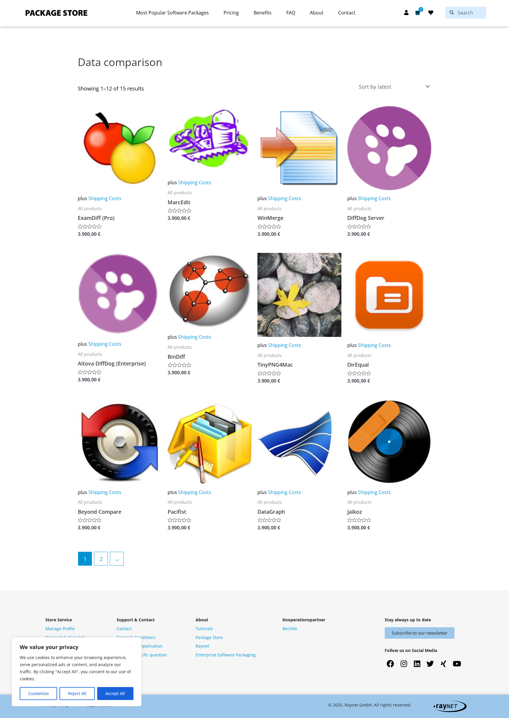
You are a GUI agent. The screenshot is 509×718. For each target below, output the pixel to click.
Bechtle (289, 628)
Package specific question (142, 655)
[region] (76, 671)
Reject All (77, 693)
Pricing (231, 12)
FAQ (290, 12)
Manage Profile (60, 628)
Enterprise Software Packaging (226, 655)
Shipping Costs (104, 198)
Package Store (209, 637)
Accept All (115, 693)
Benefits (263, 12)
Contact (347, 12)
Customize (38, 693)
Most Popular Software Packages (172, 12)
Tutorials (204, 628)
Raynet (202, 646)
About (316, 12)
